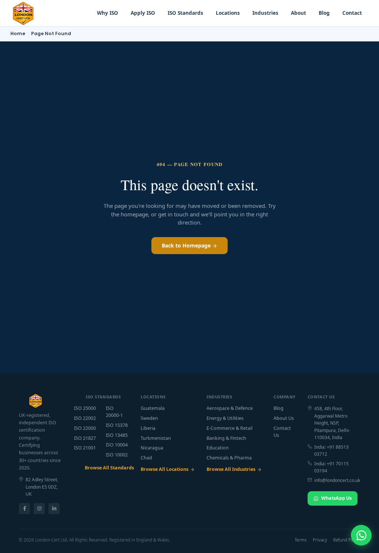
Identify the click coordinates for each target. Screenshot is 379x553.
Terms (301, 540)
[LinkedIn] (54, 508)
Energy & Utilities (225, 418)
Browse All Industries (231, 469)
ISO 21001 (85, 448)
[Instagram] (39, 508)
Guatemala (153, 408)
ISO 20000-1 (114, 411)
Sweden (149, 418)
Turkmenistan (156, 438)
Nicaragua (152, 448)
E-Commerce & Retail (229, 428)
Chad (146, 458)
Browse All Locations (164, 469)
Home (17, 33)
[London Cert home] (23, 13)
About (298, 13)
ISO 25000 (85, 408)
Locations (228, 13)
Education (218, 448)
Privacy (320, 540)
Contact (352, 13)
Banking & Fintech (226, 438)
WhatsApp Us (336, 498)
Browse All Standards (107, 468)
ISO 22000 (85, 428)
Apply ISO (143, 13)
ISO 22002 (85, 418)
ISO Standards (185, 13)
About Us (284, 418)
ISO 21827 (85, 438)
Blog (324, 13)
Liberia (148, 428)
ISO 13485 (117, 435)
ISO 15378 (117, 425)
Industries (265, 13)
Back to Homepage (187, 245)
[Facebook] (24, 508)
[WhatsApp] (361, 535)
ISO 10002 (117, 455)
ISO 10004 (117, 445)
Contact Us (282, 431)
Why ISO (107, 13)
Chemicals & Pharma (229, 458)
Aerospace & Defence (230, 408)
